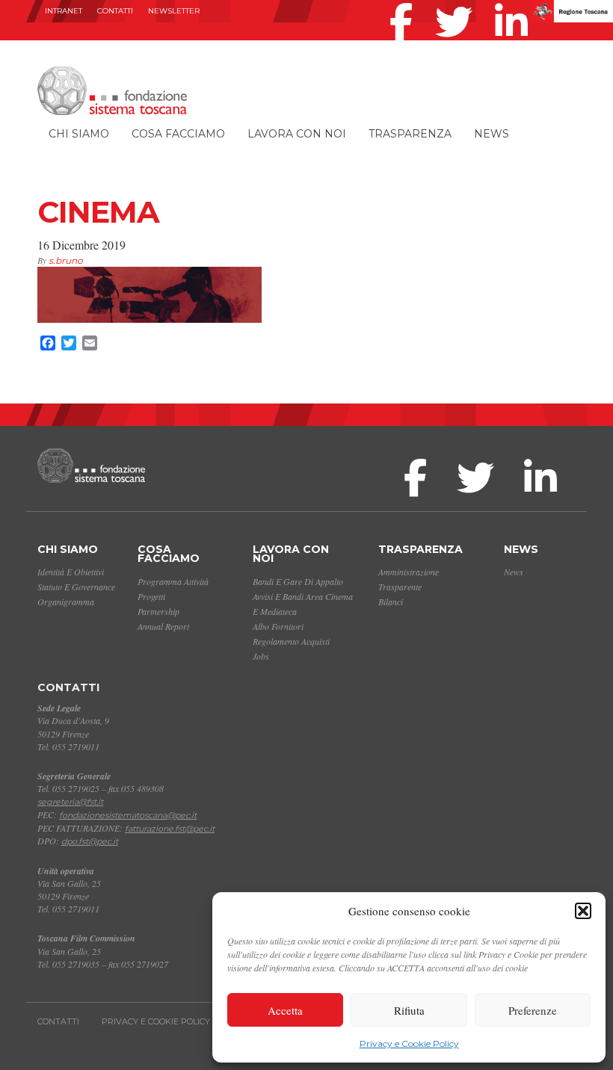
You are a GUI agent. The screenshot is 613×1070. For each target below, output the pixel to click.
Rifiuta (409, 1010)
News (491, 133)
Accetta (285, 1010)
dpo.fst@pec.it (89, 841)
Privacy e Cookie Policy (409, 1043)
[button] (583, 910)
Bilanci (390, 601)
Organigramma (65, 601)
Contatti (115, 11)
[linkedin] (515, 3)
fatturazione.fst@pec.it (170, 828)
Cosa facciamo (178, 133)
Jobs (261, 656)
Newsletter (174, 11)
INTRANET (63, 11)
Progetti (151, 596)
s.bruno (66, 260)
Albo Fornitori (278, 626)
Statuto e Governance (76, 587)
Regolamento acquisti (291, 641)
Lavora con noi (296, 133)
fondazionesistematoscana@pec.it (128, 815)
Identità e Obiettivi (70, 572)
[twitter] (457, 3)
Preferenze (532, 1010)
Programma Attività (173, 581)
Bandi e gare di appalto (298, 581)
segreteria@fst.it (70, 802)
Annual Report (163, 626)
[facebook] (405, 3)
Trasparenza (410, 133)
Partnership (158, 611)
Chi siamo (79, 133)
